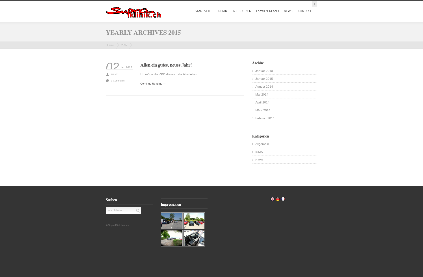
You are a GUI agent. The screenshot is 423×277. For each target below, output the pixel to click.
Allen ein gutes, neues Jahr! (166, 64)
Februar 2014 (265, 118)
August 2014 (264, 86)
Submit (137, 211)
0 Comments (118, 80)
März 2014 (262, 110)
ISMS (259, 152)
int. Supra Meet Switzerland (255, 11)
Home (110, 45)
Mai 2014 (261, 94)
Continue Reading (151, 83)
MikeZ (114, 74)
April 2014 (262, 102)
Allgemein (262, 144)
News (288, 11)
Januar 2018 (264, 70)
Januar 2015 (264, 78)
